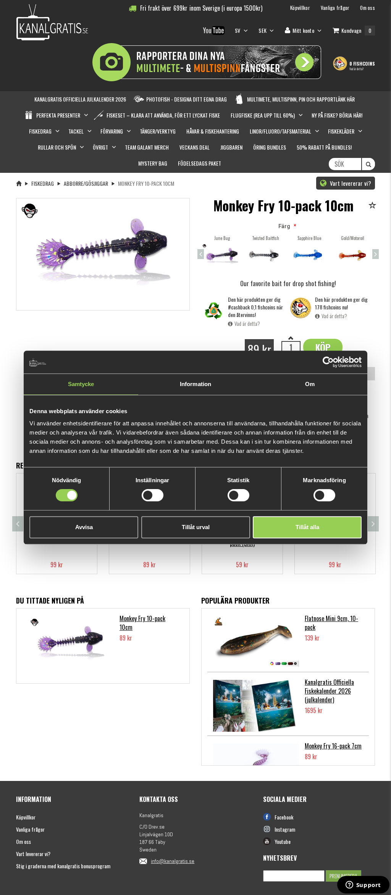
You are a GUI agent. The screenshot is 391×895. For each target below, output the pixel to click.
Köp (322, 347)
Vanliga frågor (30, 829)
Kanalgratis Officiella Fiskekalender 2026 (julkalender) (329, 691)
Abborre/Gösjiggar (86, 183)
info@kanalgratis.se (172, 861)
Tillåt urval (196, 527)
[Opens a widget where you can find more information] (363, 885)
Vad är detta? (356, 68)
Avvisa (84, 527)
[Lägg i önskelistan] (373, 206)
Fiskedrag (42, 183)
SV (238, 30)
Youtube (283, 841)
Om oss (23, 841)
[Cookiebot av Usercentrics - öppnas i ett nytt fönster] (328, 362)
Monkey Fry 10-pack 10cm (142, 623)
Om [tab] (310, 384)
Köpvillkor (26, 817)
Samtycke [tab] (81, 384)
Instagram (285, 829)
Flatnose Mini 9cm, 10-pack (331, 623)
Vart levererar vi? (349, 183)
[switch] (152, 495)
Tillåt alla (307, 527)
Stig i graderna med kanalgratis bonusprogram (63, 866)
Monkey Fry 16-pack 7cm (333, 745)
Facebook (284, 817)
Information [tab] (195, 384)
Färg (284, 226)
